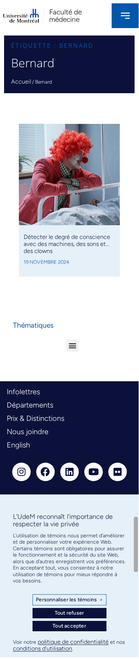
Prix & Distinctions (35, 418)
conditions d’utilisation (42, 648)
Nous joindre (27, 431)
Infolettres (23, 391)
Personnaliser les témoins (69, 600)
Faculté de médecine (65, 15)
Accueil (21, 81)
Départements (30, 405)
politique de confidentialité (73, 641)
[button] (72, 345)
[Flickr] (117, 472)
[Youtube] (93, 472)
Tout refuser (69, 613)
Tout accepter (69, 626)
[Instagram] (21, 472)
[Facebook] (45, 472)
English (18, 444)
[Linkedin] (69, 472)
